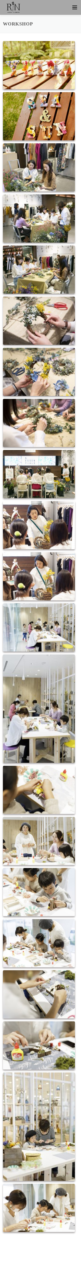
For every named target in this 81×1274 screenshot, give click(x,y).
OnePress (34, 1264)
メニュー (74, 7)
